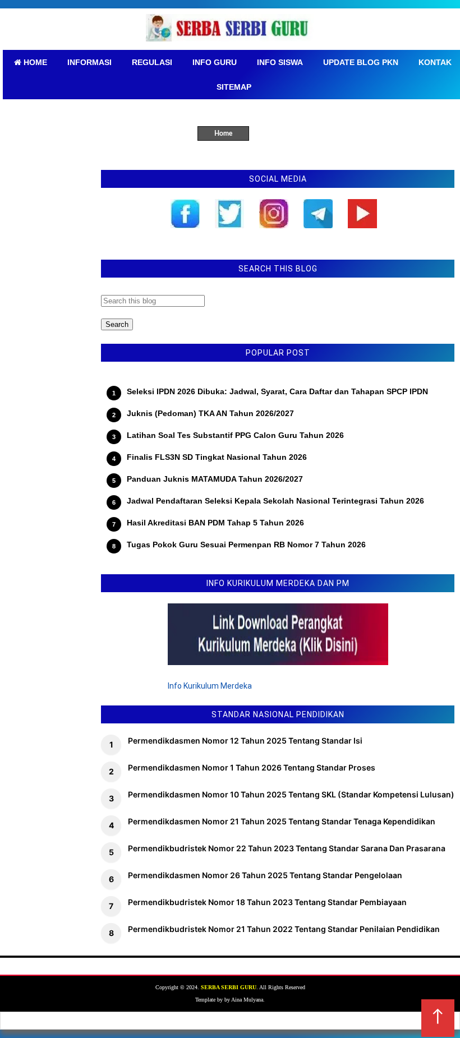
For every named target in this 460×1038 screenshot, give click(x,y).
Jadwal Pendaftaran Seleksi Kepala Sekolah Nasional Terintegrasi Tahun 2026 (275, 500)
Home (223, 133)
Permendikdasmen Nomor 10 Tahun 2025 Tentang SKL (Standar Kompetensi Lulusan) (291, 794)
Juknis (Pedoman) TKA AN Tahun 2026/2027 (210, 413)
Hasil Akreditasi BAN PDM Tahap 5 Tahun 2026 (215, 522)
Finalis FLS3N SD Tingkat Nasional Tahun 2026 (217, 457)
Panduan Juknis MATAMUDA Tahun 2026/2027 (215, 478)
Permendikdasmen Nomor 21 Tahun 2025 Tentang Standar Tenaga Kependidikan (281, 821)
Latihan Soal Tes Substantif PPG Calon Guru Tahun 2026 (235, 435)
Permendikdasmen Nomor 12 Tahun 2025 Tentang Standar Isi (245, 740)
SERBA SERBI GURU (228, 987)
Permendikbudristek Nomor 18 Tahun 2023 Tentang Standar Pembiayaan (267, 902)
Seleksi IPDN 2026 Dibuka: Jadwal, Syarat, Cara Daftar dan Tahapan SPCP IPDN (277, 391)
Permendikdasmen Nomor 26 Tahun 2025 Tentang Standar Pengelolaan (265, 875)
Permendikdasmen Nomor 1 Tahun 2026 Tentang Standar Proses (251, 767)
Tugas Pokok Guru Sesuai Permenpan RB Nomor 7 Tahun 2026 (246, 544)
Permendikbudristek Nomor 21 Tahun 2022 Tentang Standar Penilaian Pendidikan (284, 929)
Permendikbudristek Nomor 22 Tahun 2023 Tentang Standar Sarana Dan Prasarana (286, 848)
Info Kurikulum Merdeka (210, 685)
